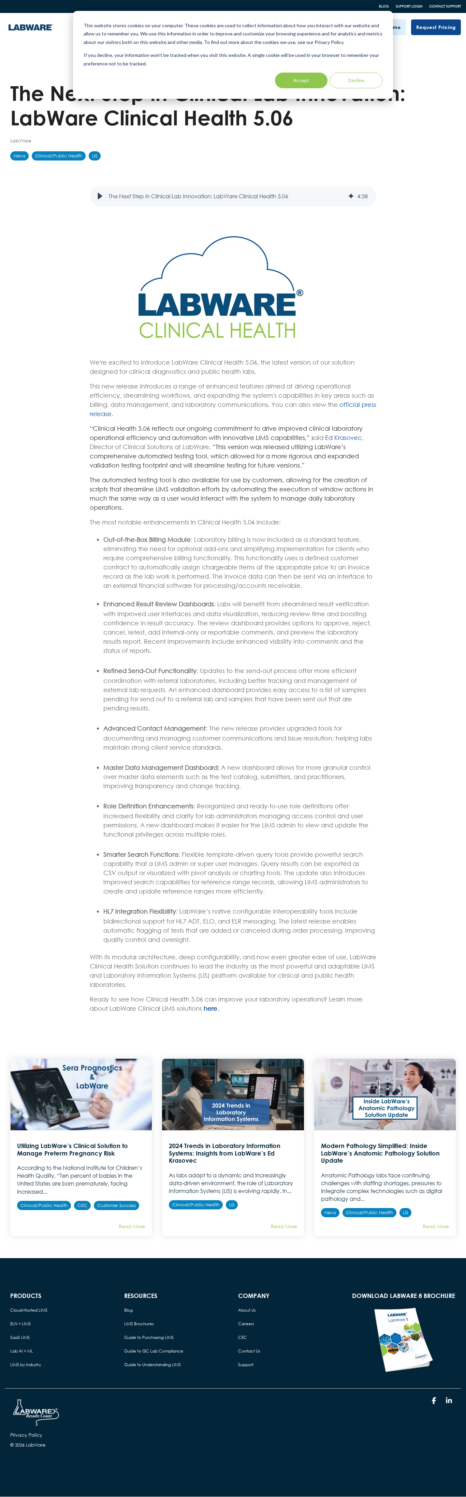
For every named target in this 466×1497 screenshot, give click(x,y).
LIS (94, 156)
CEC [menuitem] (242, 1337)
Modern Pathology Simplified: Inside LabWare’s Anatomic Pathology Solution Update (380, 1153)
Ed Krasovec (343, 437)
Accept (301, 80)
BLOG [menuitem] (384, 6)
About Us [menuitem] (247, 1310)
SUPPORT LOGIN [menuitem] (409, 6)
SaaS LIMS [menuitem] (20, 1337)
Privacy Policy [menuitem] (26, 1435)
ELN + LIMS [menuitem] (20, 1324)
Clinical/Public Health (58, 156)
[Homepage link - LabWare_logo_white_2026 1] (35, 1423)
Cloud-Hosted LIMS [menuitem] (28, 1310)
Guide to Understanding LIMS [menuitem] (152, 1365)
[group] (233, 196)
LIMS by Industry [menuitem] (25, 1365)
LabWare (20, 140)
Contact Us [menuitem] (249, 1351)
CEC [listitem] (82, 1205)
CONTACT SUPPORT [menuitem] (445, 6)
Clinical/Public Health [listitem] (44, 1205)
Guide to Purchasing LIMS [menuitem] (149, 1337)
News (19, 156)
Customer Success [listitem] (116, 1205)
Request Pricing (436, 27)
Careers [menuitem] (246, 1324)
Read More (132, 1226)
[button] (100, 196)
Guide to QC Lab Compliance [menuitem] (153, 1351)
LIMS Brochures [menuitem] (139, 1324)
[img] (351, 196)
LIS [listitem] (231, 1205)
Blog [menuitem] (128, 1310)
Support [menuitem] (245, 1365)
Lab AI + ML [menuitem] (21, 1351)
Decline (356, 80)
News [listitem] (330, 1213)
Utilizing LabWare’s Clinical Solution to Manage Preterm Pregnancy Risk (72, 1149)
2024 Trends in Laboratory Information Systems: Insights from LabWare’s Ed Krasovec (224, 1153)
